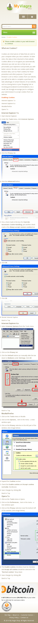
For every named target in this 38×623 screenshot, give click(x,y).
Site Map (8, 615)
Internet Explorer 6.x (8, 103)
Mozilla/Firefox (7, 106)
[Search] (34, 26)
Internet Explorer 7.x (8, 100)
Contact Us (24, 617)
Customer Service (27, 615)
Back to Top (6, 320)
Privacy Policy (14, 617)
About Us (16, 615)
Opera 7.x (5, 109)
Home (3, 37)
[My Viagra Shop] (19, 6)
